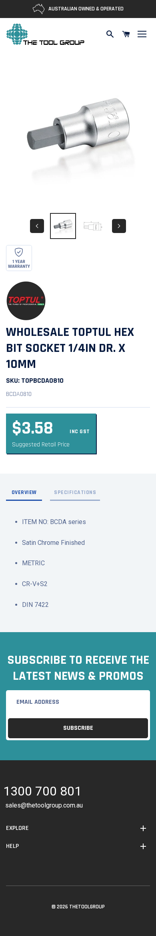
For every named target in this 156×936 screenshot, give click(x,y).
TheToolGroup (87, 906)
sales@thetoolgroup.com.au (44, 805)
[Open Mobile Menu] (142, 34)
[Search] (110, 34)
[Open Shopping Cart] (126, 34)
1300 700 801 (42, 792)
